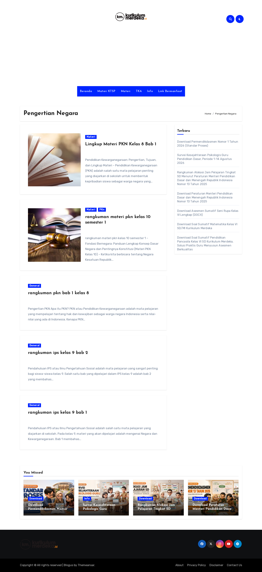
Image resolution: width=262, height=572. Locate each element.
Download (35, 498)
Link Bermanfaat (170, 91)
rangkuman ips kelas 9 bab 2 (58, 353)
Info (150, 91)
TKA (139, 91)
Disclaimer (216, 565)
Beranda (86, 91)
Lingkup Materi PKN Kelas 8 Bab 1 (120, 144)
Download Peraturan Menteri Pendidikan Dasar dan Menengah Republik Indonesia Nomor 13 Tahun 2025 (205, 197)
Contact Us (234, 565)
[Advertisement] (131, 56)
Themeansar (86, 565)
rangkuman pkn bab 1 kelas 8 (58, 293)
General (34, 285)
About (179, 565)
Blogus (68, 565)
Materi (125, 91)
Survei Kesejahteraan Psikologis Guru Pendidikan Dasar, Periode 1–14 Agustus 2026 (204, 159)
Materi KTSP (106, 91)
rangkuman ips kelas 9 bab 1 (57, 412)
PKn (101, 209)
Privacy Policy (196, 565)
